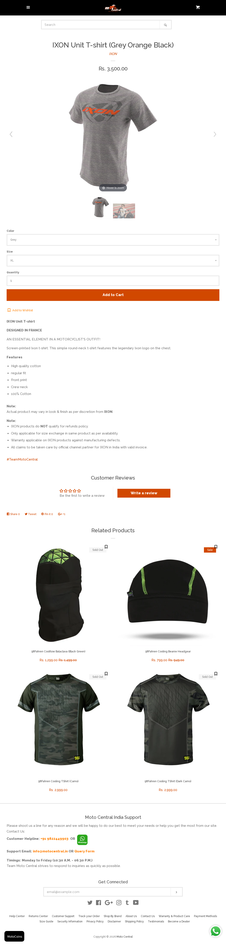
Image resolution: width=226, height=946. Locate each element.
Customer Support (63, 916)
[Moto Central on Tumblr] (127, 904)
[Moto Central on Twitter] (90, 904)
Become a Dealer (179, 921)
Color (10, 230)
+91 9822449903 (54, 839)
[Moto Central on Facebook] (98, 904)
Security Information (70, 921)
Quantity (13, 272)
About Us (131, 916)
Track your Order (89, 916)
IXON (113, 54)
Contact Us (148, 916)
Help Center (17, 916)
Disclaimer (114, 921)
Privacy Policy (95, 921)
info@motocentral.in (50, 851)
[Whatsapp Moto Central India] (82, 839)
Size (10, 251)
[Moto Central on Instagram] (119, 904)
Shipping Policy (134, 921)
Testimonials (156, 921)
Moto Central (125, 936)
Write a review (144, 493)
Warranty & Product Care (174, 916)
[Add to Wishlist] (106, 546)
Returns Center (38, 916)
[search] (101, 25)
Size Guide (46, 921)
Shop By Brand (113, 916)
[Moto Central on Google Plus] (108, 904)
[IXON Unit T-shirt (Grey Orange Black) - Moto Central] (100, 207)
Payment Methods (205, 916)
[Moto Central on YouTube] (136, 904)
